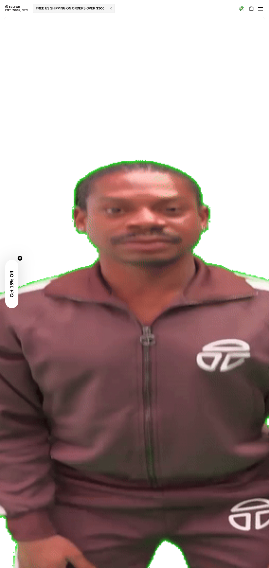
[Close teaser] (20, 258)
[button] (11, 284)
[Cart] (250, 8)
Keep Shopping (134, 277)
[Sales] (241, 8)
